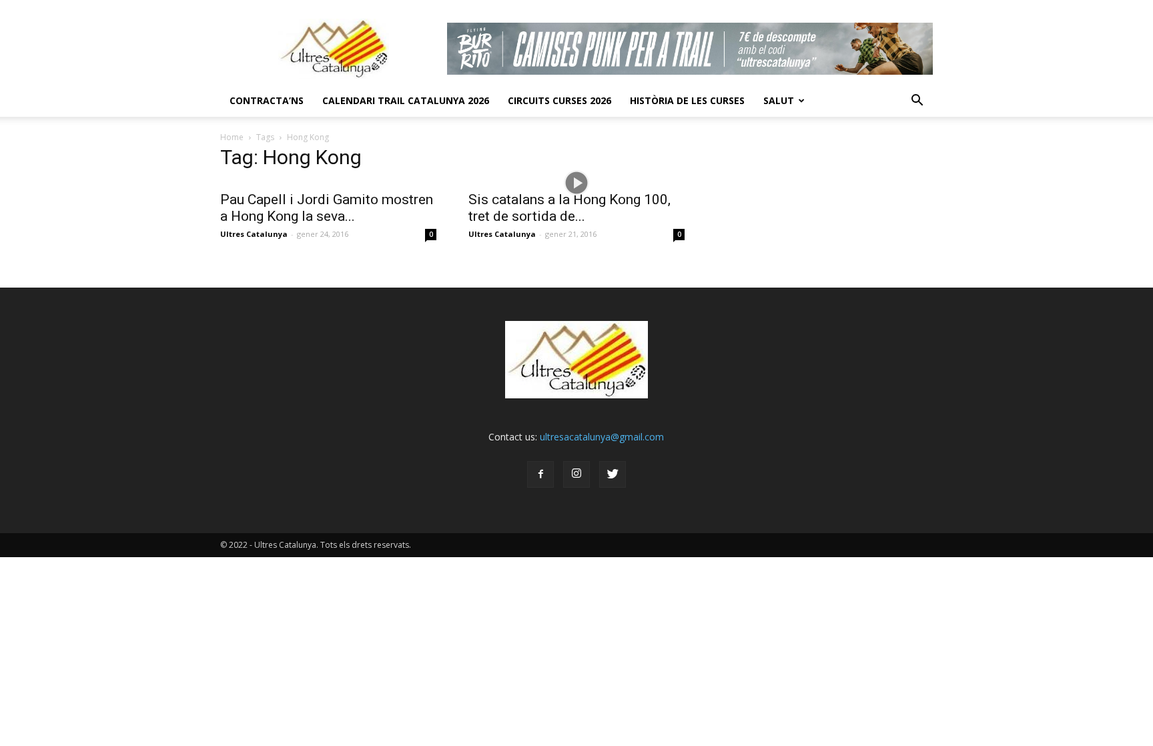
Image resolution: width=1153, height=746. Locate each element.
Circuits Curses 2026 (559, 100)
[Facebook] (540, 474)
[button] (917, 101)
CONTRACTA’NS (267, 100)
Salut (778, 100)
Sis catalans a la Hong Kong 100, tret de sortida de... (569, 208)
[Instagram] (576, 474)
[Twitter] (612, 474)
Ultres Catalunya (254, 234)
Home (232, 137)
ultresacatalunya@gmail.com (602, 436)
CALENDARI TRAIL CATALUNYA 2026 (405, 100)
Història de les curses (687, 100)
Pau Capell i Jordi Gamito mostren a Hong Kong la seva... (326, 208)
